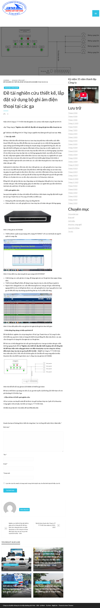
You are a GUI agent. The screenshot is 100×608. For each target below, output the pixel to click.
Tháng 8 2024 (72, 151)
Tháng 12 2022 (73, 179)
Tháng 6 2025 (72, 134)
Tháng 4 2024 (72, 158)
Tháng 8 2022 (72, 189)
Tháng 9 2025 (72, 127)
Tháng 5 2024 (72, 155)
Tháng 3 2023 (72, 175)
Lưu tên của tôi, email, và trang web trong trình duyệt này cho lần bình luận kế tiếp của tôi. (33, 483)
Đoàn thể (71, 217)
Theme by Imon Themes (66, 605)
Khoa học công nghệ (18, 80)
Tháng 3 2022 (72, 200)
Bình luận (6, 427)
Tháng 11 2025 (73, 123)
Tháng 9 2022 (72, 186)
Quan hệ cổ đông (73, 228)
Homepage (6, 80)
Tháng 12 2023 (73, 165)
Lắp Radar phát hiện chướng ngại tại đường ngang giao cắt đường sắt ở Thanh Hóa (48, 589)
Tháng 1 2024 (72, 161)
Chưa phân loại (73, 214)
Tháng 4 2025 (72, 141)
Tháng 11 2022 (73, 182)
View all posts (24, 509)
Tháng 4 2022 (72, 196)
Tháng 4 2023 (72, 172)
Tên (5, 454)
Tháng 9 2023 (72, 168)
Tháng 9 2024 (72, 148)
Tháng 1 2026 (72, 120)
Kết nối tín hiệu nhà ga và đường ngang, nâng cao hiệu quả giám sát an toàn (16, 589)
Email (5, 464)
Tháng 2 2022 (72, 203)
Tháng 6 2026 (72, 113)
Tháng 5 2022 (72, 193)
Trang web (6, 473)
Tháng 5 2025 (72, 137)
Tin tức (70, 231)
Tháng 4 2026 (72, 116)
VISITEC (10, 18)
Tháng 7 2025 (72, 130)
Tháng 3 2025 (72, 144)
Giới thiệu (71, 221)
